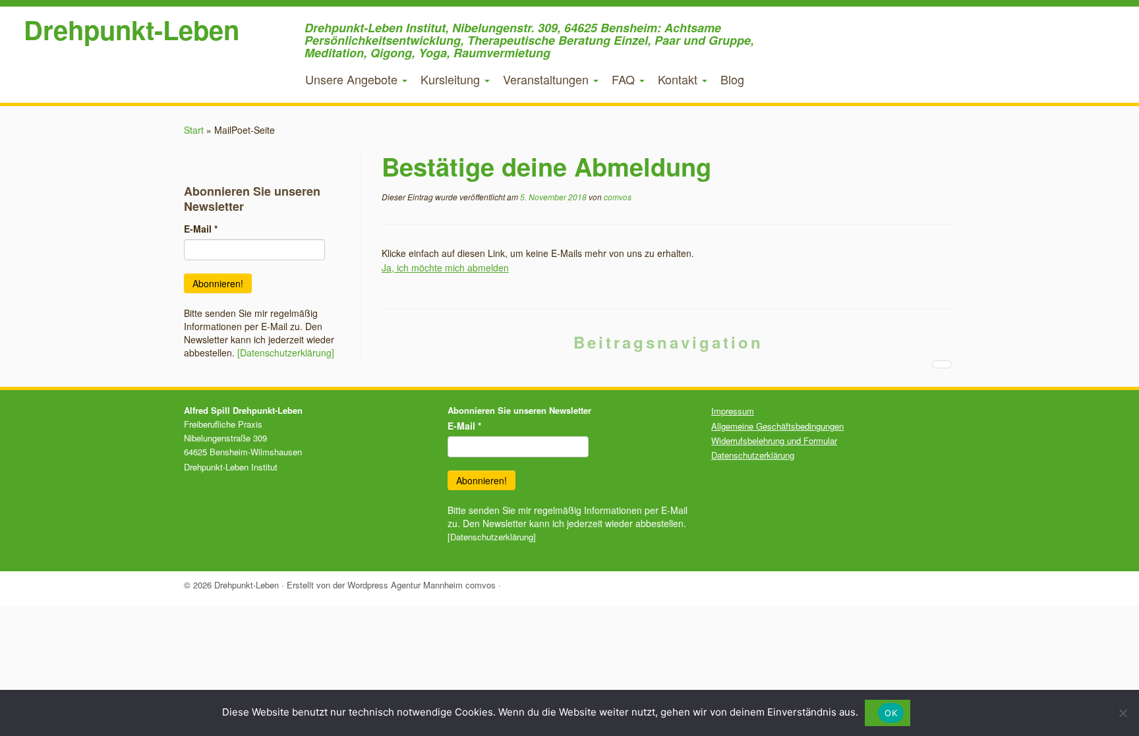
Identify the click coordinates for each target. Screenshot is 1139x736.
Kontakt (679, 79)
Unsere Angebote (353, 79)
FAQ (625, 79)
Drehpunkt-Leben (131, 29)
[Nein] (1122, 713)
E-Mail (201, 228)
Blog (732, 79)
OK (891, 713)
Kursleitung (452, 79)
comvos (617, 196)
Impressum (732, 411)
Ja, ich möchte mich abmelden (445, 267)
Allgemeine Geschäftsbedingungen (777, 426)
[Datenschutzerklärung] (285, 352)
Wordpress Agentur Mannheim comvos (421, 585)
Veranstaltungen (547, 79)
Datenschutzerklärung (752, 455)
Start (194, 129)
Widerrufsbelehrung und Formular (774, 440)
